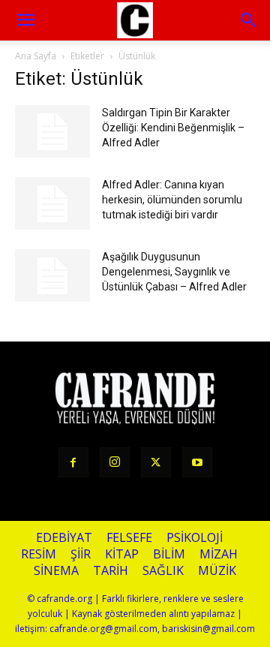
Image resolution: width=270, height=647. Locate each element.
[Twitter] (156, 462)
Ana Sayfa (35, 56)
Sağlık (163, 571)
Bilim (169, 554)
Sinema (56, 571)
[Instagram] (115, 462)
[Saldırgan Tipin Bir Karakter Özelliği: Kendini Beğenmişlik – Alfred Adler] (52, 131)
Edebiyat (64, 538)
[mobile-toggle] (26, 20)
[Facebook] (73, 462)
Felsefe (129, 538)
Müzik (217, 571)
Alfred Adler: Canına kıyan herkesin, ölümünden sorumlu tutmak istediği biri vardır (172, 200)
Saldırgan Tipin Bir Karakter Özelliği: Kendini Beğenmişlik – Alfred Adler (173, 128)
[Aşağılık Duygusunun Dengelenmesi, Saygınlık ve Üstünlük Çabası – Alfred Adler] (52, 275)
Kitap (122, 554)
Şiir (80, 554)
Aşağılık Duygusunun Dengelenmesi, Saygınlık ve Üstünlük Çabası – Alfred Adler (174, 272)
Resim (38, 554)
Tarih (110, 571)
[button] (249, 20)
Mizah (219, 554)
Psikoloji (194, 538)
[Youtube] (197, 462)
